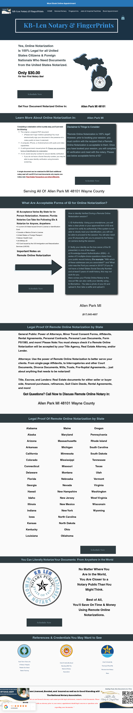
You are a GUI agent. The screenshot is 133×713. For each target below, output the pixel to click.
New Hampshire (67, 491)
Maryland (67, 434)
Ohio (67, 529)
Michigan (67, 447)
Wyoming (99, 510)
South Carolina (99, 447)
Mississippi (67, 459)
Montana (67, 472)
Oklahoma (67, 535)
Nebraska (67, 478)
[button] (123, 17)
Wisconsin (98, 504)
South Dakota (99, 453)
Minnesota (67, 453)
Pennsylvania (99, 434)
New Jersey (67, 497)
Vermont (99, 478)
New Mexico (67, 504)
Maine (67, 428)
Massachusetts (67, 440)
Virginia (99, 485)
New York (67, 510)
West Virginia (99, 497)
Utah (99, 472)
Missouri (67, 466)
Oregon (98, 428)
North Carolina (67, 516)
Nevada (67, 485)
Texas (98, 466)
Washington (98, 491)
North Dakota (67, 523)
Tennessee (98, 459)
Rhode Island (99, 440)
